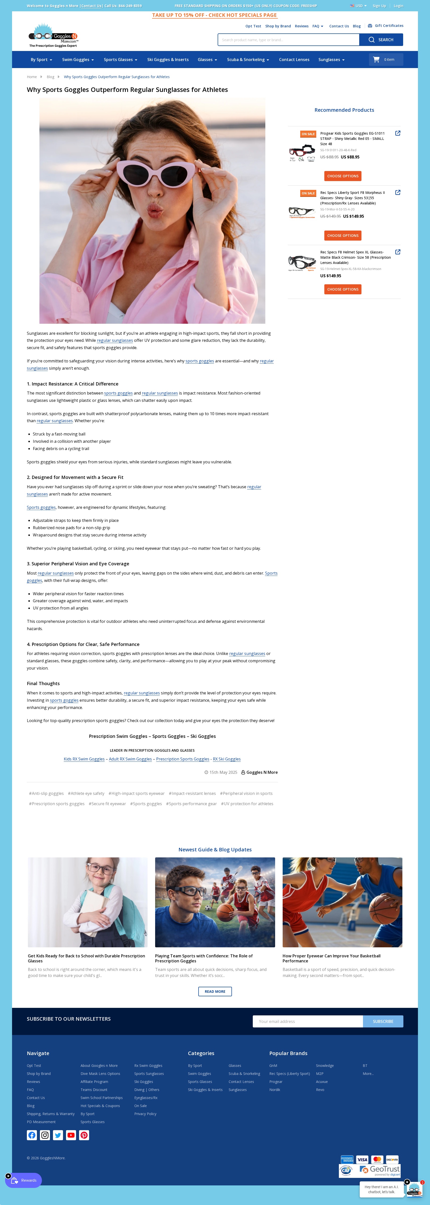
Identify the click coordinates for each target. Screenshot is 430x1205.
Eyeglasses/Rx (145, 1097)
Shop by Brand (278, 26)
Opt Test (253, 26)
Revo (320, 1089)
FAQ (316, 26)
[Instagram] (45, 1135)
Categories (201, 1053)
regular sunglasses (115, 340)
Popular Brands (288, 1053)
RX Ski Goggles (227, 759)
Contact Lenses (294, 59)
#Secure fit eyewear (107, 803)
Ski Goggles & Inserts (168, 59)
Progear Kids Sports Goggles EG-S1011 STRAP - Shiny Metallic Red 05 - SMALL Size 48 (352, 138)
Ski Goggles (143, 1081)
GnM (273, 1065)
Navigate (38, 1053)
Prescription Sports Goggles (182, 759)
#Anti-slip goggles (46, 793)
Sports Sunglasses (149, 1073)
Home (32, 76)
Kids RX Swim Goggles (84, 759)
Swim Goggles (75, 59)
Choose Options (342, 176)
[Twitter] (58, 1135)
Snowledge (325, 1065)
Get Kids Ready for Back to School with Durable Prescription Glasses (86, 958)
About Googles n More (99, 1065)
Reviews (302, 26)
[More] (322, 26)
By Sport (39, 59)
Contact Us (339, 26)
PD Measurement (41, 1121)
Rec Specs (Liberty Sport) (289, 1073)
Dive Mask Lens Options (100, 1073)
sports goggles (200, 361)
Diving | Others (146, 1089)
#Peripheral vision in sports (246, 793)
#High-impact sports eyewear (136, 793)
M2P (320, 1073)
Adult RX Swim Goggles (130, 759)
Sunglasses (329, 59)
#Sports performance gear (191, 803)
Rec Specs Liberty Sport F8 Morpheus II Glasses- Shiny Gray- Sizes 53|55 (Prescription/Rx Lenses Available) (352, 197)
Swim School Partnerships (102, 1097)
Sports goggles (41, 507)
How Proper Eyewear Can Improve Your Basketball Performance (331, 958)
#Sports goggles (146, 803)
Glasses (205, 59)
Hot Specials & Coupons (100, 1105)
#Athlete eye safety (86, 793)
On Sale (140, 1105)
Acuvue (322, 1081)
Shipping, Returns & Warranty (51, 1113)
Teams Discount (94, 1089)
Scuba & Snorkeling (246, 59)
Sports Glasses (118, 59)
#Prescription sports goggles (57, 803)
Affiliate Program (94, 1081)
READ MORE (215, 991)
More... (368, 1073)
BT (365, 1065)
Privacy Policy (145, 1113)
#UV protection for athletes (247, 803)
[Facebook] (32, 1135)
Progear (275, 1081)
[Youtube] (71, 1135)
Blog (357, 26)
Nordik (274, 1089)
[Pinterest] (84, 1135)
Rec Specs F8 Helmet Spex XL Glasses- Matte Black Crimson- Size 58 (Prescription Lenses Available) (355, 257)
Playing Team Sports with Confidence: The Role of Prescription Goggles (204, 958)
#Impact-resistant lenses (192, 793)
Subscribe (383, 1021)
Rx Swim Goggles (148, 1065)
